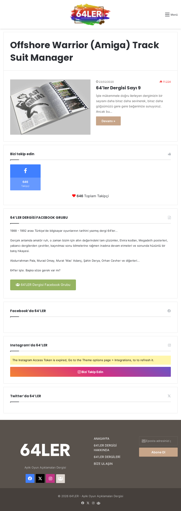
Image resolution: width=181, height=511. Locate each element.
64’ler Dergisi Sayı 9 (118, 88)
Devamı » (108, 121)
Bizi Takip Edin (92, 372)
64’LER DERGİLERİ (107, 457)
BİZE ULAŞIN (103, 463)
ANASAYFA (101, 438)
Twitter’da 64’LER (25, 396)
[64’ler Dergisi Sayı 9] (50, 107)
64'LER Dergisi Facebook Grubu (45, 285)
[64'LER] (90, 14)
